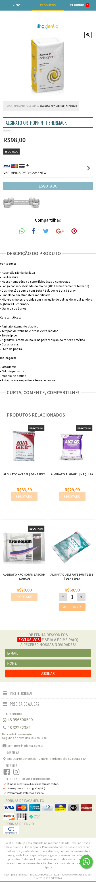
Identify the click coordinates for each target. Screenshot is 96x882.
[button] (81, 597)
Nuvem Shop (41, 878)
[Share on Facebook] (34, 231)
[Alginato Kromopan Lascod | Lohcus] (24, 547)
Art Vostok (56, 878)
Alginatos (32, 106)
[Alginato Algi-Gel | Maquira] (72, 468)
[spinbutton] (72, 597)
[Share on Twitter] (46, 231)
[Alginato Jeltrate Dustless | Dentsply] (72, 547)
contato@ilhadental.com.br (25, 746)
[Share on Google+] (60, 231)
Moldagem (19, 106)
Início (9, 106)
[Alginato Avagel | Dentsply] (24, 468)
